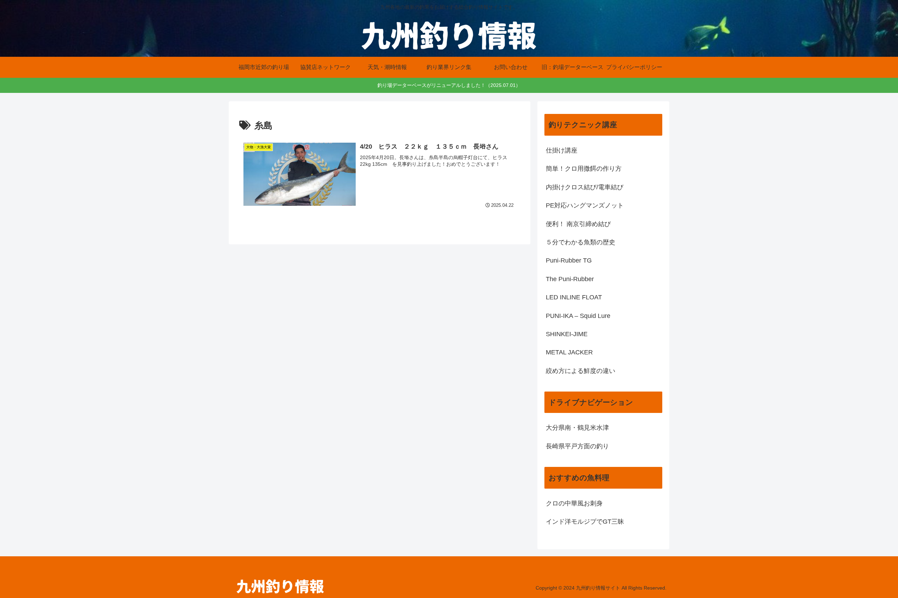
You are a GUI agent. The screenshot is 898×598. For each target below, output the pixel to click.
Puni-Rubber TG (569, 260)
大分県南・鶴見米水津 (577, 427)
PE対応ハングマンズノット (585, 205)
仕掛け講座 (561, 150)
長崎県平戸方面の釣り (577, 446)
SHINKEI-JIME (567, 334)
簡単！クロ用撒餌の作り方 (584, 168)
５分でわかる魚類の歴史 (580, 242)
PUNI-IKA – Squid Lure (578, 315)
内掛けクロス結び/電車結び (584, 187)
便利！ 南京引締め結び (578, 223)
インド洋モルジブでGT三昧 (585, 521)
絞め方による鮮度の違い (580, 370)
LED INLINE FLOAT (574, 297)
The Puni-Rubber (570, 279)
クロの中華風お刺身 (574, 503)
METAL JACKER (569, 352)
